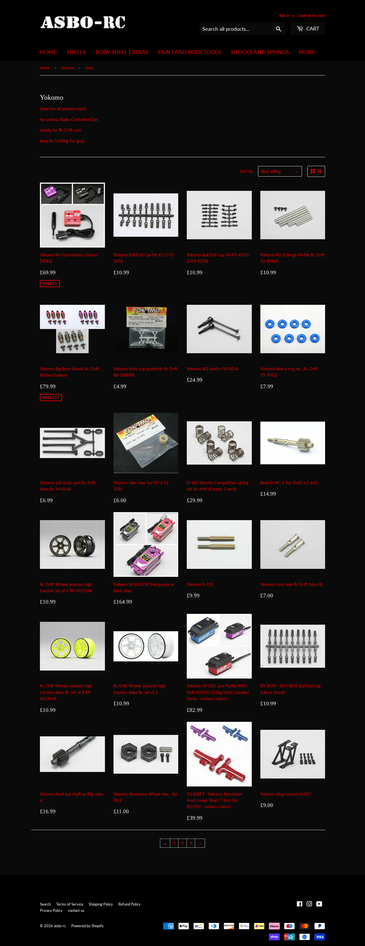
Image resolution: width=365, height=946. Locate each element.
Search (45, 904)
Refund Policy (129, 904)
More (307, 52)
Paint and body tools (189, 52)
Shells (76, 52)
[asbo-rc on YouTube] (319, 904)
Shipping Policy (101, 904)
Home (48, 52)
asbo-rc (60, 925)
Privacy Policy (51, 910)
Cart (312, 28)
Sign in (284, 15)
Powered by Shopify (87, 925)
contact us (76, 910)
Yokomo (67, 68)
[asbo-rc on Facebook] (300, 904)
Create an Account (311, 15)
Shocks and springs (260, 52)
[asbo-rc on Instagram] (309, 904)
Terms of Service (69, 904)
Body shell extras (122, 52)
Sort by (246, 171)
